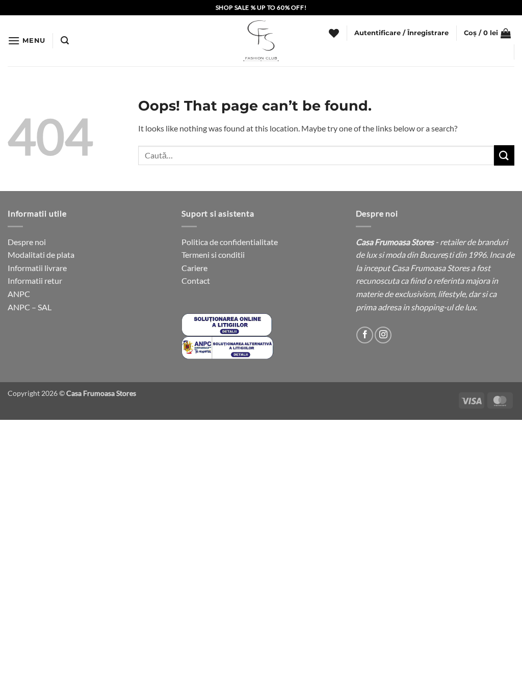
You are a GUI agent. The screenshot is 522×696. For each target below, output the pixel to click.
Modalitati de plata (41, 254)
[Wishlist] (334, 33)
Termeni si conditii (213, 254)
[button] (26, 40)
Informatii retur (35, 280)
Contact (195, 280)
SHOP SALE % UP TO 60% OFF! (261, 7)
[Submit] (504, 155)
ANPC (19, 294)
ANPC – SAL (29, 307)
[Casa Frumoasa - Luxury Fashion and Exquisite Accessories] (261, 40)
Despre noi (27, 242)
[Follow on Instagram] (383, 335)
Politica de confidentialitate (229, 242)
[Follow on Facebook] (364, 335)
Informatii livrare (37, 268)
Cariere (194, 268)
